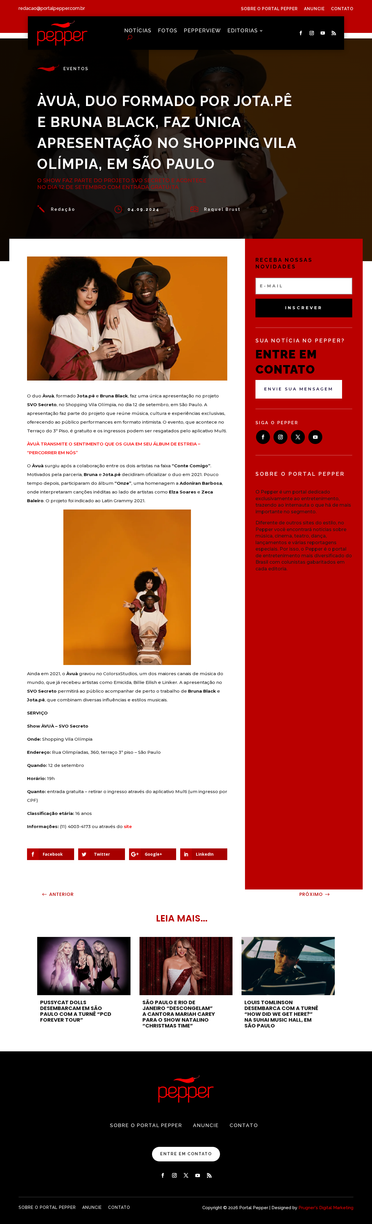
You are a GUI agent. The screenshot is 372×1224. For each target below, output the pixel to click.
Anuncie (314, 9)
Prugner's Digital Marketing (325, 1207)
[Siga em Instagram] (311, 33)
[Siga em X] (298, 437)
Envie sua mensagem (298, 389)
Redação (63, 209)
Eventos (76, 68)
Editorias (242, 31)
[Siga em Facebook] (300, 33)
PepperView (202, 31)
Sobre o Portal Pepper (269, 9)
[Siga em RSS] (334, 33)
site (128, 826)
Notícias (137, 31)
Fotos (167, 31)
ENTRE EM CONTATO (186, 1154)
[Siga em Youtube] (323, 33)
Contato (342, 9)
